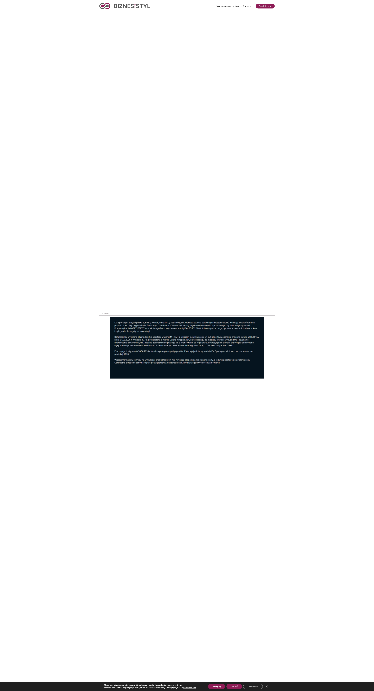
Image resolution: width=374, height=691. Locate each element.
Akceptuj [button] (217, 686)
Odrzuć (234, 686)
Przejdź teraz (265, 6)
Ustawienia (253, 686)
